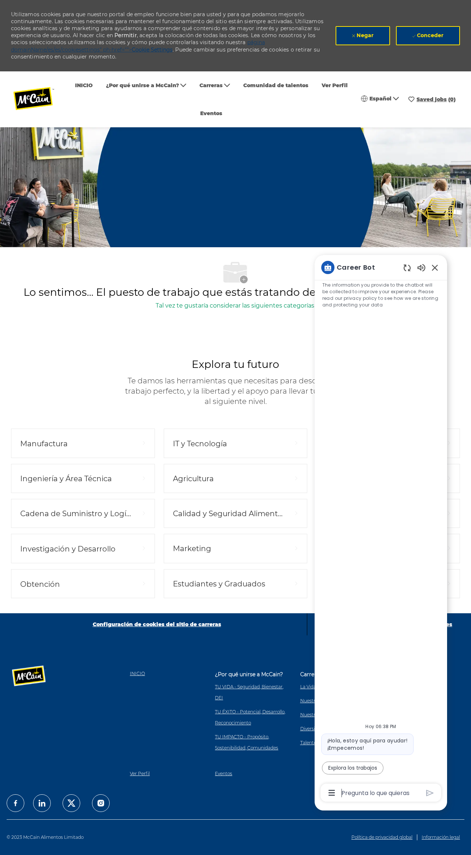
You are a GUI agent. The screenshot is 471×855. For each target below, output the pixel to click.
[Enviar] (430, 793)
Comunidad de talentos (275, 85)
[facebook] (15, 803)
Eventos (211, 113)
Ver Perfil (335, 85)
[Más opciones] (331, 792)
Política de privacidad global (381, 837)
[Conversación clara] (407, 268)
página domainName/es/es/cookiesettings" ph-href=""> (138, 46)
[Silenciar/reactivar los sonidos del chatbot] (421, 267)
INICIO (84, 85)
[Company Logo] (38, 99)
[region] (381, 529)
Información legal (441, 837)
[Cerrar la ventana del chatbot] (435, 267)
